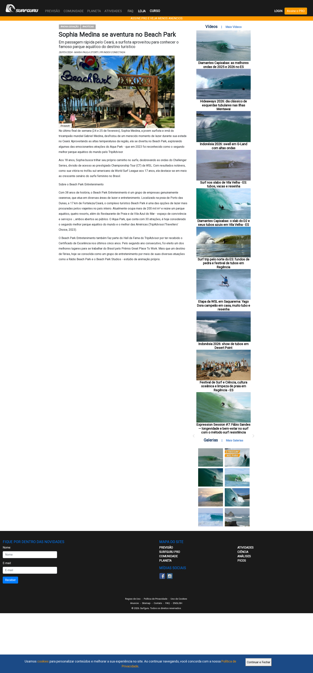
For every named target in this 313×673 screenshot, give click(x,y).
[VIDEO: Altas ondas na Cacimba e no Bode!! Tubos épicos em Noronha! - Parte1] (237, 497)
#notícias (88, 26)
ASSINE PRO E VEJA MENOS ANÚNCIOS (157, 18)
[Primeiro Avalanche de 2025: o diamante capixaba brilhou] (237, 477)
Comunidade (168, 556)
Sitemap (146, 603)
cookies (43, 661)
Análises (244, 556)
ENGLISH (177, 603)
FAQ (130, 11)
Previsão (166, 547)
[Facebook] (162, 575)
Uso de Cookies (179, 598)
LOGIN (278, 11)
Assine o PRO (296, 11)
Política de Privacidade (155, 598)
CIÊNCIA (242, 552)
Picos (241, 560)
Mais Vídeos (234, 27)
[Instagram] (170, 575)
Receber (10, 580)
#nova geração (70, 26)
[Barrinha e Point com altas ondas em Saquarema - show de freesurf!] (210, 477)
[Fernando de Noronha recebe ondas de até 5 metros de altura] (237, 517)
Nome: (7, 547)
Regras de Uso (133, 598)
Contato (158, 603)
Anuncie (134, 603)
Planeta (165, 560)
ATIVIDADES (245, 547)
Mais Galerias (234, 440)
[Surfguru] (22, 8)
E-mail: (7, 563)
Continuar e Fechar (258, 662)
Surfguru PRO (169, 552)
